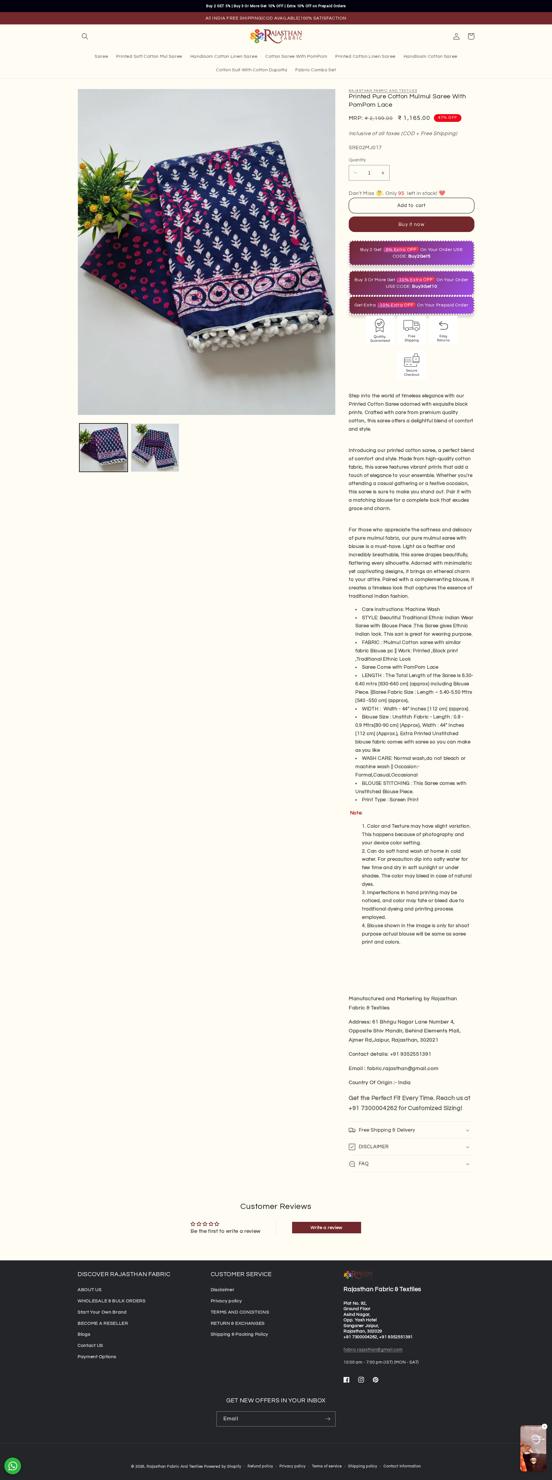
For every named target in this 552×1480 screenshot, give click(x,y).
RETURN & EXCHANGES (238, 1323)
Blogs (84, 1334)
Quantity (357, 160)
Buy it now (411, 224)
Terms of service (327, 1466)
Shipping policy (362, 1466)
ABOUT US (90, 1289)
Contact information (402, 1466)
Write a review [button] (326, 1227)
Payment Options (97, 1356)
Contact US (90, 1345)
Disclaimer (223, 1289)
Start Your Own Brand (102, 1312)
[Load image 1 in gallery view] (103, 447)
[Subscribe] (328, 1419)
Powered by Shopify (222, 1467)
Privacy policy (226, 1301)
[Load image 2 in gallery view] (155, 447)
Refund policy (260, 1466)
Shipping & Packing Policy (239, 1334)
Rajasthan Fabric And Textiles (383, 90)
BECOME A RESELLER (103, 1323)
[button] (85, 36)
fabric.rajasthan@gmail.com (373, 1349)
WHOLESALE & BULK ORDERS (112, 1301)
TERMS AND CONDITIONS (240, 1312)
